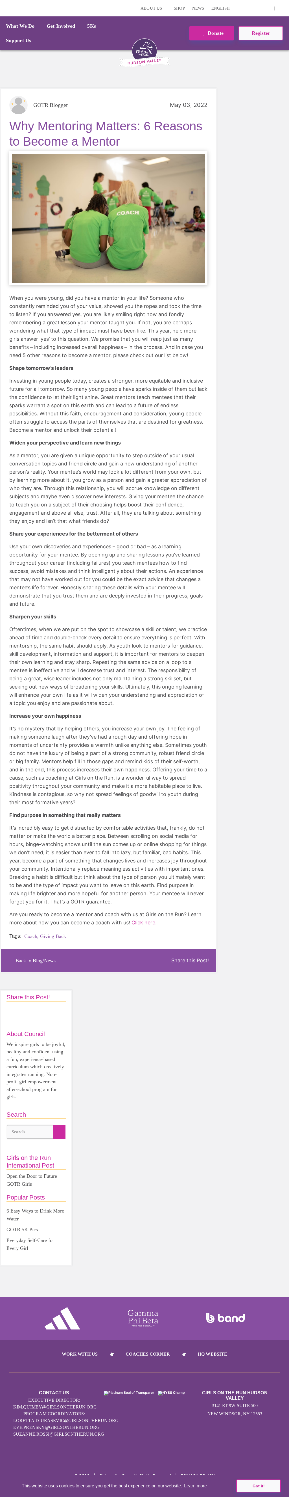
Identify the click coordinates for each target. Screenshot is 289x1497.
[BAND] (225, 1318)
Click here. (144, 923)
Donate (215, 33)
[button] (282, 8)
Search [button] (18, 1131)
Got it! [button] (259, 1486)
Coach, (31, 936)
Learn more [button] (195, 1485)
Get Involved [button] (61, 26)
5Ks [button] (91, 26)
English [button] (221, 8)
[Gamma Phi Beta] (143, 1318)
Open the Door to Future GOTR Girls (31, 1180)
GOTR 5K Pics (22, 1229)
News (198, 8)
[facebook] (267, 8)
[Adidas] (62, 1318)
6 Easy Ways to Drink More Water (35, 1215)
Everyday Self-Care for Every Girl (30, 1244)
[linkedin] (258, 8)
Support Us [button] (18, 40)
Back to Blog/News (36, 960)
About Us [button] (152, 8)
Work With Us (80, 1354)
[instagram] (249, 8)
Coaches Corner (148, 1354)
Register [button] (261, 33)
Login (5, 8)
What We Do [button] (20, 26)
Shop (179, 8)
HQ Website (212, 1354)
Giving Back (53, 936)
